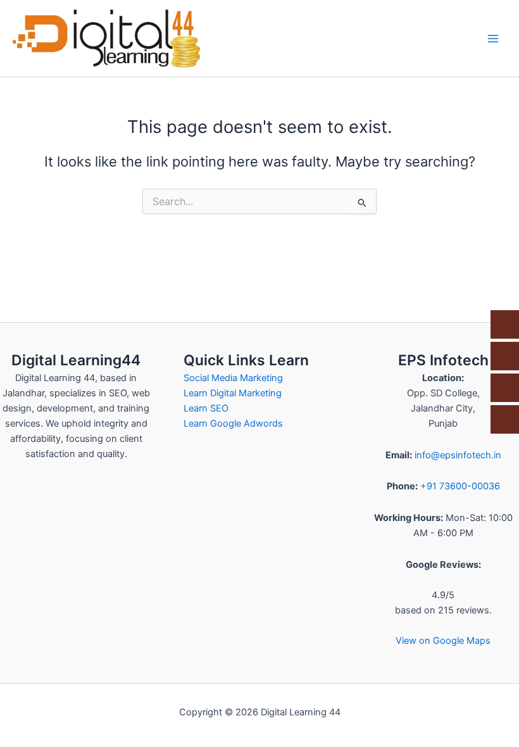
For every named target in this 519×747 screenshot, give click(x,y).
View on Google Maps (443, 640)
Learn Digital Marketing (233, 393)
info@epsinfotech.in (458, 455)
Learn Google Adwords (233, 423)
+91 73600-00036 (460, 486)
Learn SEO (206, 408)
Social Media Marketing (233, 378)
